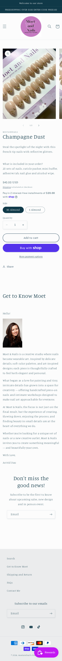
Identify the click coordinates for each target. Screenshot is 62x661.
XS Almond (13, 209)
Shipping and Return (19, 574)
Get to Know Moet (17, 566)
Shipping (7, 187)
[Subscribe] (51, 514)
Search (11, 558)
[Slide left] (23, 125)
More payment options (31, 256)
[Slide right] (39, 125)
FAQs (10, 582)
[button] (4, 26)
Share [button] (10, 266)
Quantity (7, 217)
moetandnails (25, 655)
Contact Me (13, 590)
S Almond (35, 209)
